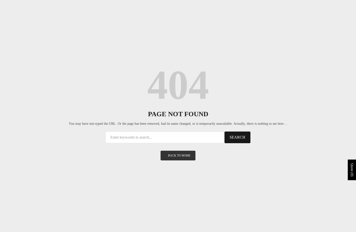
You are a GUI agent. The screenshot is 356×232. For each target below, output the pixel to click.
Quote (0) (352, 170)
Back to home (179, 155)
